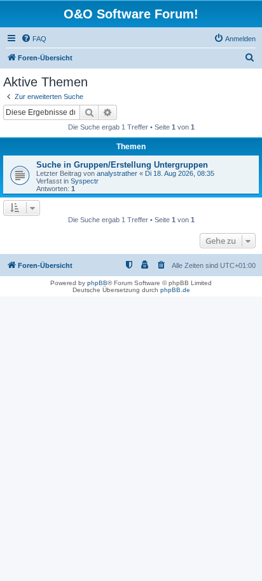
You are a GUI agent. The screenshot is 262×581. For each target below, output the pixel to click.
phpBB (97, 282)
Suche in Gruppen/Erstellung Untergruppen (122, 165)
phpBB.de (175, 289)
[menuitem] (33, 38)
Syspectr (85, 181)
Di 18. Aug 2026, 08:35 (179, 173)
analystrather (117, 173)
